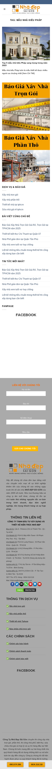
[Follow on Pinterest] (30, 584)
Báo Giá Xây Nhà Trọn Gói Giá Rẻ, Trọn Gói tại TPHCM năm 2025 (25, 227)
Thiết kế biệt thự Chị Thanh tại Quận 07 (21, 234)
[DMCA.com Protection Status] (26, 590)
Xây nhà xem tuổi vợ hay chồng (17, 244)
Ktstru (12, 580)
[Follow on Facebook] (12, 584)
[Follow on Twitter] (17, 584)
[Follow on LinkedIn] (35, 584)
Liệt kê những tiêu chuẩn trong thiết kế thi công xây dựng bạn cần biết (25, 252)
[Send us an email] (21, 584)
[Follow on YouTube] (39, 584)
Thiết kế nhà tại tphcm (13, 204)
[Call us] (26, 584)
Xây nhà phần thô (10, 200)
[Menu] (4, 9)
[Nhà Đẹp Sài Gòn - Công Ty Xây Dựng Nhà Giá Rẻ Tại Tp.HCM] (26, 9)
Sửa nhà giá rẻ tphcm (12, 209)
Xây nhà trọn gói (10, 195)
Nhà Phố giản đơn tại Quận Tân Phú (20, 239)
